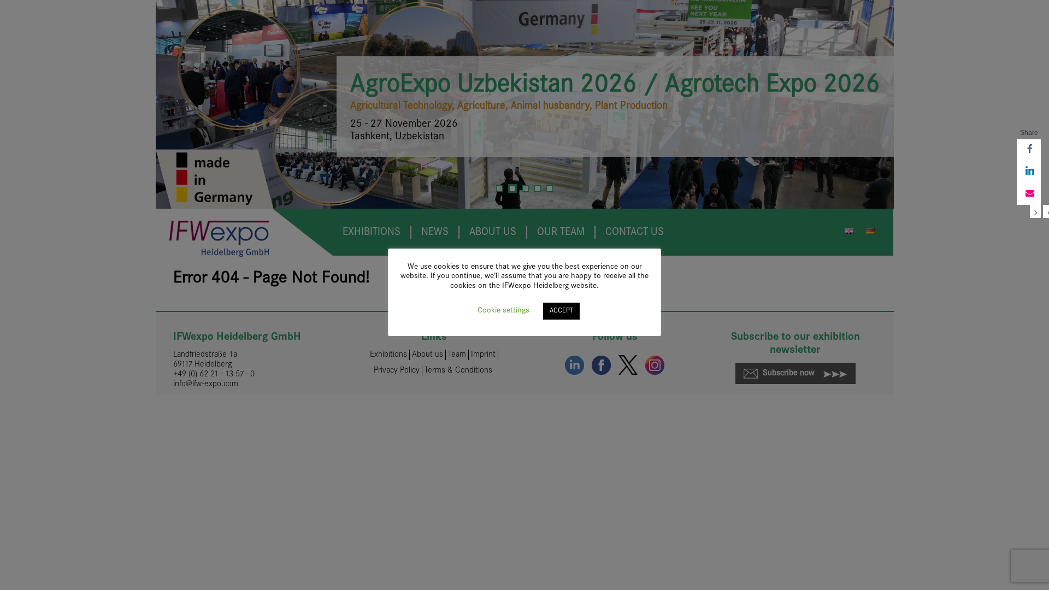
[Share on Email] (1029, 194)
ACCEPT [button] (561, 311)
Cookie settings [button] (503, 310)
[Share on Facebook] (1029, 150)
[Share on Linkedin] (1029, 172)
